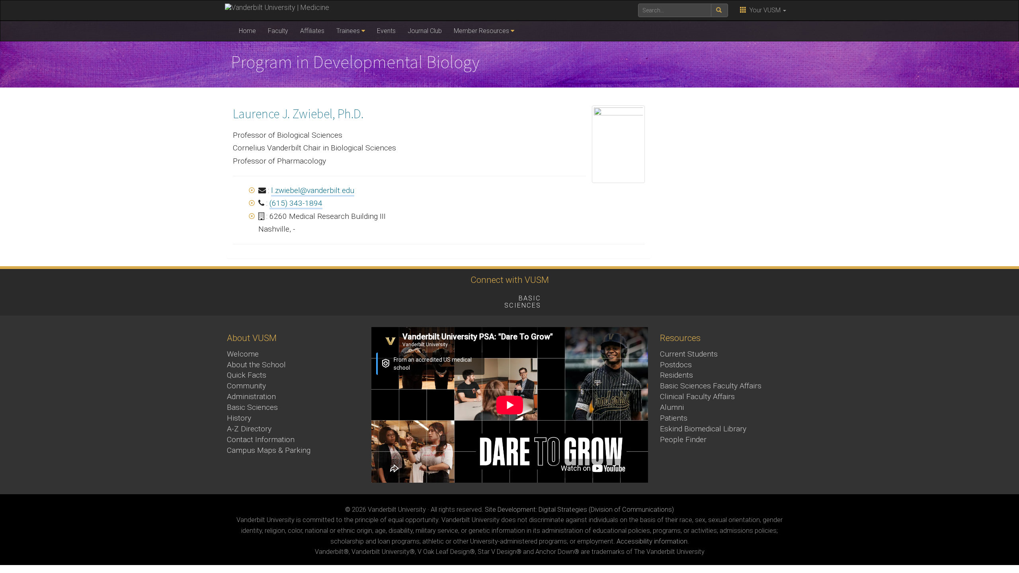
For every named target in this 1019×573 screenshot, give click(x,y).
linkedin (483, 300)
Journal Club (425, 31)
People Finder (683, 439)
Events (386, 31)
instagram (418, 300)
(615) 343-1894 (295, 203)
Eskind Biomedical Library (703, 428)
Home (247, 31)
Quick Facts (246, 375)
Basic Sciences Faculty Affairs (710, 385)
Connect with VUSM (509, 280)
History (239, 418)
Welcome (243, 354)
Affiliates (312, 31)
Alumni (672, 407)
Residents (676, 375)
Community (246, 385)
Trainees (348, 31)
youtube (440, 300)
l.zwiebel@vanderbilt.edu (312, 190)
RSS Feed (641, 300)
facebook (374, 300)
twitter (396, 300)
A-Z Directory (249, 428)
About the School (256, 364)
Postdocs (676, 364)
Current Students (689, 354)
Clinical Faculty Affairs (697, 396)
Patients (673, 418)
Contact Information (261, 439)
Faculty (278, 31)
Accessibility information (652, 541)
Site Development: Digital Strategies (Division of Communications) (579, 509)
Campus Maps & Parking (268, 450)
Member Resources (481, 31)
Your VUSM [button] (764, 10)
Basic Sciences (252, 407)
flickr (461, 300)
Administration (251, 396)
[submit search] (719, 10)
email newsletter (576, 300)
